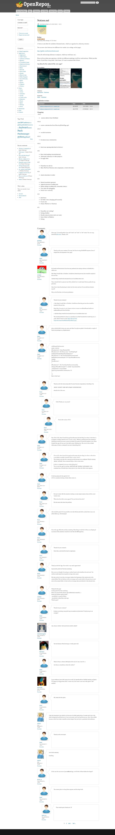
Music (21, 68)
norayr (39, 723)
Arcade (21, 95)
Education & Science (25, 64)
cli (30, 122)
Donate (60, 11)
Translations (21, 108)
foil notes (59, 234)
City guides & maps (24, 62)
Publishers (36, 11)
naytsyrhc (39, 687)
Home (17, 15)
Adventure (22, 93)
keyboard (23, 127)
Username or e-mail (22, 22)
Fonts (20, 110)
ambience (27, 122)
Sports (21, 80)
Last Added (44, 11)
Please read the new (23, 176)
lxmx (38, 336)
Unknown (22, 84)
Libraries (21, 112)
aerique (39, 275)
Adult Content (23, 57)
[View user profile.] (41, 238)
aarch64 (20, 122)
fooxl (47, 24)
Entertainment (23, 66)
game (19, 125)
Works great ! (22, 152)
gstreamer (24, 125)
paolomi (39, 240)
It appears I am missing (24, 172)
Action (21, 92)
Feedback (66, 11)
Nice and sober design (24, 155)
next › (69, 823)
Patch (20, 130)
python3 (27, 137)
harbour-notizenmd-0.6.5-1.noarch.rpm (49, 109)
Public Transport (23, 77)
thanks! (20, 179)
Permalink (39, 245)
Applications (22, 53)
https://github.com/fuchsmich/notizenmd (48, 51)
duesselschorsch (22, 195)
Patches (22, 73)
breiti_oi (39, 779)
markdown (43, 97)
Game (21, 90)
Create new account (23, 33)
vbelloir (39, 597)
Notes (38, 97)
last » (74, 823)
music (30, 128)
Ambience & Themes (25, 58)
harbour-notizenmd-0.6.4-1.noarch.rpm (49, 106)
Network (22, 69)
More (31, 139)
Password (20, 28)
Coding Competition (23, 51)
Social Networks (24, 79)
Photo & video (23, 75)
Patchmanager (23, 133)
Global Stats (53, 11)
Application (22, 55)
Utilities (22, 86)
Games (20, 88)
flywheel (42, 651)
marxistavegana (41, 634)
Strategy (22, 104)
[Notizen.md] (42, 89)
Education (22, 99)
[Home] (33, 5)
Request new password (24, 35)
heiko (38, 573)
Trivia (21, 106)
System (21, 82)
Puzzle (21, 101)
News (30, 11)
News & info (23, 71)
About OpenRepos (21, 11)
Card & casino (23, 97)
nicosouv (21, 193)
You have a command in (24, 148)
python (21, 136)
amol (20, 197)
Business (22, 60)
